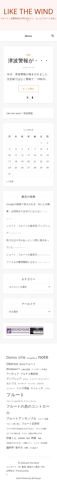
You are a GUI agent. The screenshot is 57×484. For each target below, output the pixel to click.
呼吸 (33, 438)
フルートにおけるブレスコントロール (21, 401)
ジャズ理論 (22, 388)
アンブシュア (14, 378)
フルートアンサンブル (21, 418)
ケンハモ (31, 384)
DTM (21, 357)
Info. (43, 466)
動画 (24, 466)
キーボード (22, 384)
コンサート (10, 388)
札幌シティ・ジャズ (31, 443)
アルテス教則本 (29, 373)
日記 (28, 54)
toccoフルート (27, 364)
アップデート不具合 (39, 369)
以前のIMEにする (35, 433)
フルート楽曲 (43, 419)
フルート (15, 395)
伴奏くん (11, 438)
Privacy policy (22, 470)
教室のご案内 (33, 466)
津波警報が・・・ (28, 60)
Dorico (11, 357)
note (43, 357)
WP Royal (36, 478)
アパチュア (12, 373)
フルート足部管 (30, 423)
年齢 (39, 438)
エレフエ (11, 383)
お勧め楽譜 (25, 369)
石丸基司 (44, 443)
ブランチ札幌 (41, 429)
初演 (28, 438)
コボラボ (39, 384)
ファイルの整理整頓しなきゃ (21, 261)
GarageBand (32, 358)
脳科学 (10, 447)
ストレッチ (37, 388)
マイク (24, 433)
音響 (26, 448)
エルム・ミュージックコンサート (36, 379)
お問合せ (10, 470)
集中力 (19, 447)
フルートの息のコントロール (28, 409)
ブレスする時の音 (13, 433)
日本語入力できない (14, 443)
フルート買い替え (13, 424)
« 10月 (9, 181)
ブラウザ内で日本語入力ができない (20, 429)
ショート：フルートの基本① (21, 254)
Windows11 (13, 369)
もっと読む (29, 88)
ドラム (47, 388)
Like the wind (28, 11)
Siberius (12, 364)
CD (19, 466)
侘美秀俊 (21, 438)
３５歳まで (33, 448)
